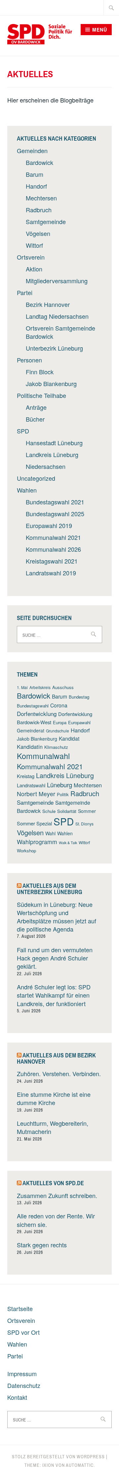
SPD (23, 431)
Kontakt (17, 1397)
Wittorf (34, 245)
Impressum (22, 1373)
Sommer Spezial (34, 823)
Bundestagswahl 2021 (55, 501)
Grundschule (57, 730)
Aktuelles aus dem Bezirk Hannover (56, 1058)
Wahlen (27, 490)
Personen (29, 360)
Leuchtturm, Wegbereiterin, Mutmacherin (52, 1127)
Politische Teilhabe (41, 395)
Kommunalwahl (43, 755)
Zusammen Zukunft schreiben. (57, 1195)
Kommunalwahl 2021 (53, 537)
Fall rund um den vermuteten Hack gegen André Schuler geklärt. (55, 957)
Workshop (26, 850)
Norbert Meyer (36, 794)
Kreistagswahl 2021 (52, 561)
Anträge (36, 407)
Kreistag (25, 776)
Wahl (50, 833)
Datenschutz (23, 1385)
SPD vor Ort (23, 1332)
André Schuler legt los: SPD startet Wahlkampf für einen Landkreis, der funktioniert (54, 994)
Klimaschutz (56, 747)
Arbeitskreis (40, 687)
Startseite (20, 1308)
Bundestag (79, 697)
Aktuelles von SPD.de (53, 1183)
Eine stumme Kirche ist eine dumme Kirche (54, 1098)
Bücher (35, 419)
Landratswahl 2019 (51, 572)
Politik (63, 794)
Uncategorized (36, 478)
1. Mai (22, 687)
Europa (59, 722)
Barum (34, 174)
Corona (58, 705)
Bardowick (39, 162)
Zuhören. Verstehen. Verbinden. (59, 1073)
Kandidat (69, 738)
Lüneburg (59, 784)
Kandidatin (30, 746)
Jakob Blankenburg (51, 383)
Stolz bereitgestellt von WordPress (58, 1457)
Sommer (87, 811)
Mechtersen (41, 198)
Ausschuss (63, 687)
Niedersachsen (45, 466)
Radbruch (39, 209)
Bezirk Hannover (48, 304)
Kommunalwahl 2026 (53, 549)
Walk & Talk (68, 842)
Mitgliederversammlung (57, 280)
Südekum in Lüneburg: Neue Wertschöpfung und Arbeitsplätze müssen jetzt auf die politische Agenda (56, 917)
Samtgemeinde (46, 221)
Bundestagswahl (33, 706)
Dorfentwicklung (37, 713)
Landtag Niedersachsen (57, 316)
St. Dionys (84, 823)
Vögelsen (38, 233)
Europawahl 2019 (49, 525)
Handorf (36, 186)
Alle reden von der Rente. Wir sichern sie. (56, 1220)
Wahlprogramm (37, 842)
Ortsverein (31, 257)
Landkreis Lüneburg (52, 454)
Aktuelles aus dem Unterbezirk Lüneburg (49, 889)
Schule (49, 811)
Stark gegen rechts (42, 1244)
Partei (24, 292)
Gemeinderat (30, 730)
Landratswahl (31, 785)
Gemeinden (32, 150)
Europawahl (79, 722)
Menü (99, 29)
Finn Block (40, 371)
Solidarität (66, 811)
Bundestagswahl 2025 (55, 513)
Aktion (34, 269)
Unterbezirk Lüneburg (54, 348)
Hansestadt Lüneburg (54, 442)
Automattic (80, 1465)
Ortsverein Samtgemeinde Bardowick (60, 332)
